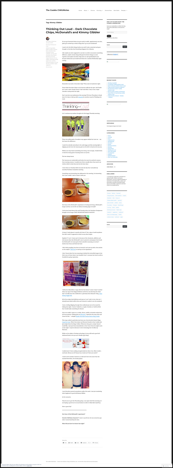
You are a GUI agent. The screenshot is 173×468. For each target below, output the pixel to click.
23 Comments (49, 67)
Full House (52, 56)
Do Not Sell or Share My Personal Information (88, 461)
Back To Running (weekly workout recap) (117, 85)
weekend (110, 154)
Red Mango (120, 205)
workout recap (110, 216)
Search (108, 44)
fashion (113, 193)
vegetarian (48, 65)
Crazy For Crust (66, 322)
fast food (48, 56)
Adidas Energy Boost (50, 48)
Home (80, 10)
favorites (118, 193)
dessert (54, 55)
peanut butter (110, 202)
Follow (109, 36)
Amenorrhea (108, 10)
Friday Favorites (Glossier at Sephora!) (116, 87)
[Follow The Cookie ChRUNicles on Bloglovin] (117, 54)
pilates (116, 202)
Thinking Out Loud (112, 150)
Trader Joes (118, 209)
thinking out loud (111, 209)
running (56, 62)
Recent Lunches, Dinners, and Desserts (116, 91)
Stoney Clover (111, 148)
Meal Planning (111, 141)
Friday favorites (111, 140)
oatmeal (120, 200)
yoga (121, 216)
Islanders (109, 198)
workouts (117, 216)
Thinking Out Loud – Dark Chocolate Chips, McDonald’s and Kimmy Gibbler (73, 30)
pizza (120, 202)
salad (113, 207)
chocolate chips (52, 50)
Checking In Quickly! (112, 83)
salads (117, 207)
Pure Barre (110, 143)
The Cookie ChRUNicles (57, 10)
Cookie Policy (29, 465)
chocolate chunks (50, 52)
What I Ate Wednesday (112, 157)
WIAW (120, 214)
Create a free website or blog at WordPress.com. (67, 461)
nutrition (53, 60)
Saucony (48, 63)
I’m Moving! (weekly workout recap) (116, 84)
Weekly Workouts (111, 155)
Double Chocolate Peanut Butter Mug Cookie (87, 316)
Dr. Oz (109, 138)
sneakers (52, 63)
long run (118, 198)
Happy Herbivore (50, 58)
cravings (52, 53)
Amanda (80, 97)
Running (99, 10)
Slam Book (116, 10)
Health (124, 195)
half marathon (118, 195)
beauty (109, 135)
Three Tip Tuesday (112, 151)
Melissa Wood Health (112, 200)
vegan (55, 63)
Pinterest (82, 314)
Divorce (93, 10)
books (47, 49)
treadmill (109, 212)
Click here (73, 249)
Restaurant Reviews (112, 145)
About (85, 10)
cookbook (48, 53)
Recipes (123, 10)
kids (113, 198)
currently (110, 137)
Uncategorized (111, 152)
